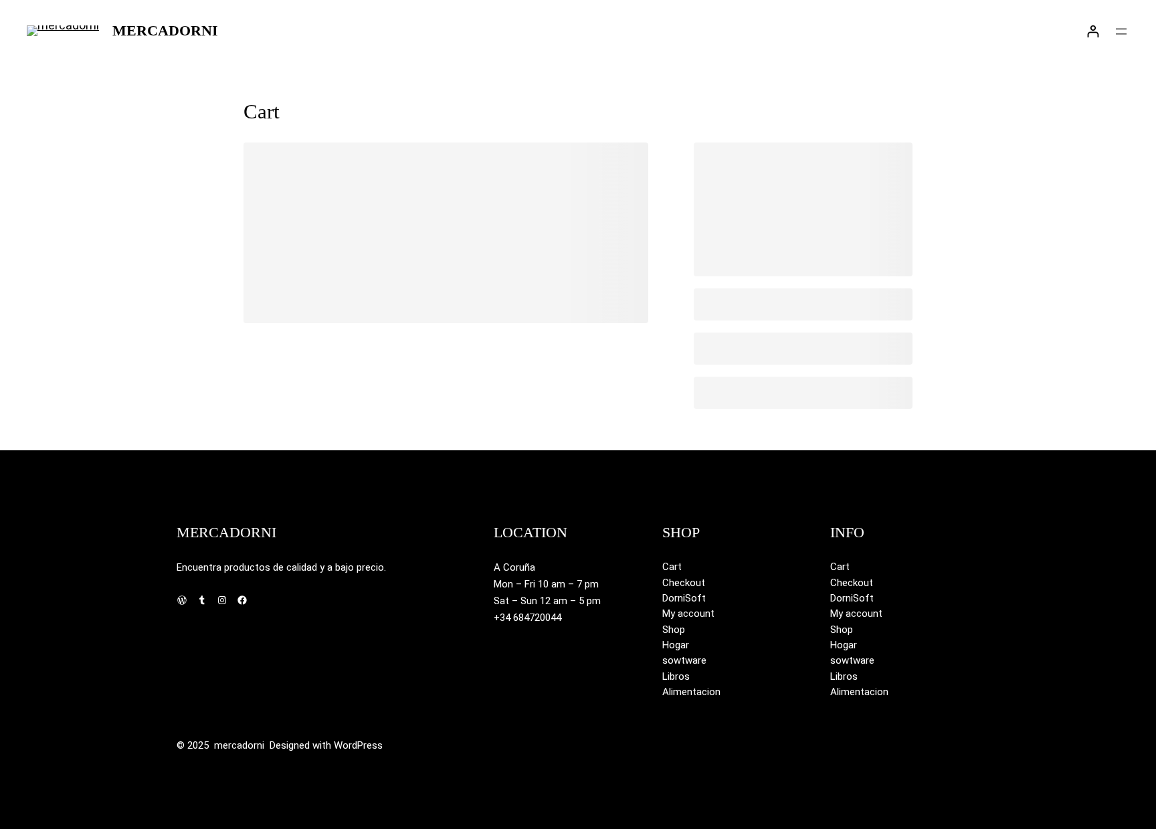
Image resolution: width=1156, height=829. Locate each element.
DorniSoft (684, 598)
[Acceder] (1093, 31)
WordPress (358, 745)
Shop (673, 630)
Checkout (683, 583)
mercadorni (165, 31)
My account (688, 614)
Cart (672, 567)
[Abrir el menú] (1121, 31)
